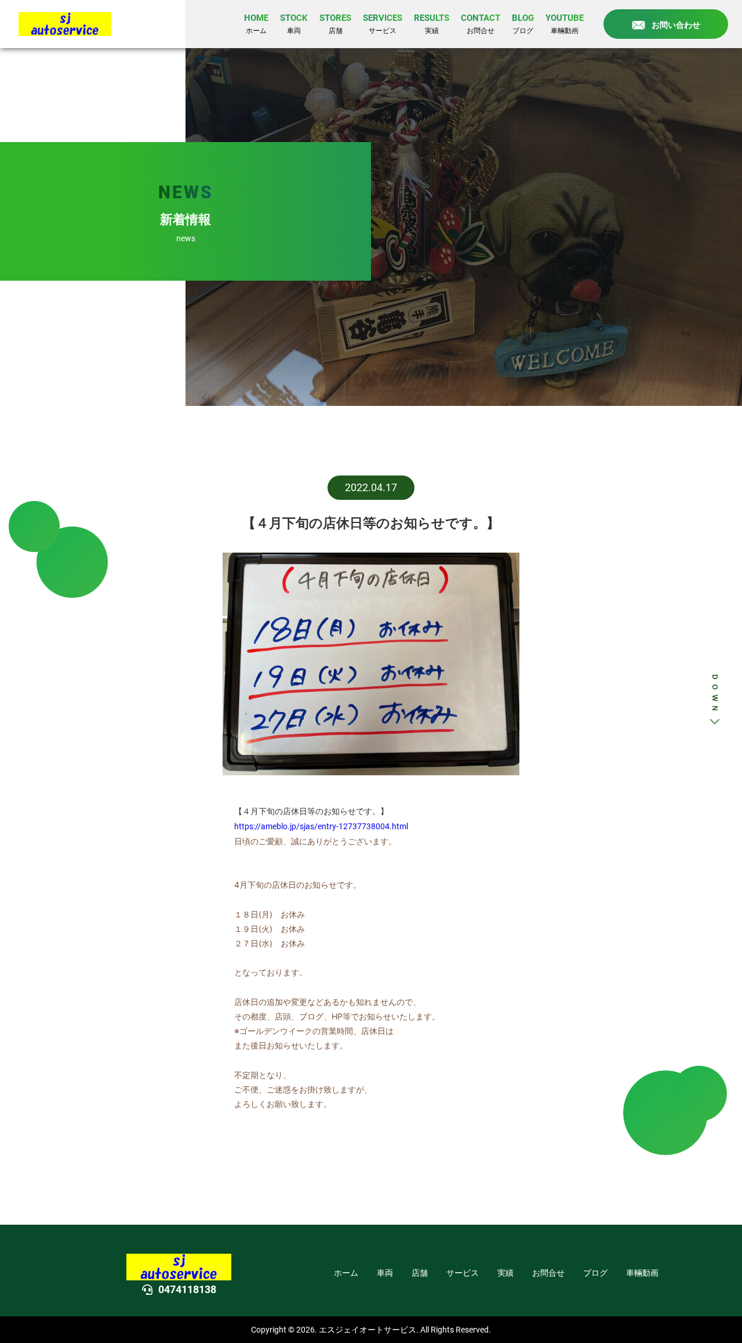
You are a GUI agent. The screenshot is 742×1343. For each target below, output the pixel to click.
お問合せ (548, 1272)
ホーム (346, 1272)
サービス (462, 1272)
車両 (385, 1272)
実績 (505, 1272)
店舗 (420, 1272)
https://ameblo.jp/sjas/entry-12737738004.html (321, 826)
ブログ (595, 1272)
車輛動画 (642, 1272)
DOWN (715, 695)
